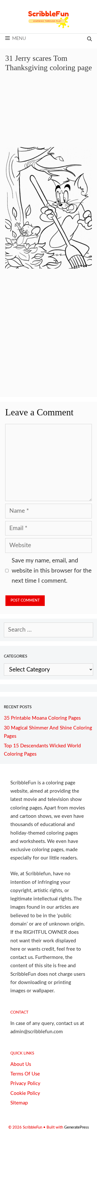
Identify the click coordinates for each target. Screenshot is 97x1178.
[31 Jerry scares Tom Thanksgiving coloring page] (48, 267)
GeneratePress (76, 1127)
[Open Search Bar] (89, 39)
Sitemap (19, 1103)
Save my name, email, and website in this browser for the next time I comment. (52, 571)
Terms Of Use (25, 1074)
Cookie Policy (25, 1093)
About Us (20, 1064)
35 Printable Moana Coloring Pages (42, 718)
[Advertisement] (48, 113)
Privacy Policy (25, 1083)
